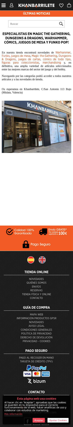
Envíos (36, 286)
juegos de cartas (29, 59)
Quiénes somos (36, 283)
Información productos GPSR (36, 318)
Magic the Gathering (44, 56)
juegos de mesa (20, 56)
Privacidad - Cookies (36, 341)
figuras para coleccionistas (20, 62)
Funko (6, 56)
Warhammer (63, 52)
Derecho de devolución (36, 337)
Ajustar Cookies (58, 420)
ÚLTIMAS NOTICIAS (36, 13)
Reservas (36, 290)
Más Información (13, 414)
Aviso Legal (36, 326)
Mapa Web (36, 314)
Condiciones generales (36, 330)
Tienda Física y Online (36, 294)
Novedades (36, 279)
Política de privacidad (36, 333)
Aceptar (38, 420)
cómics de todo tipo (57, 59)
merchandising (52, 62)
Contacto (36, 298)
